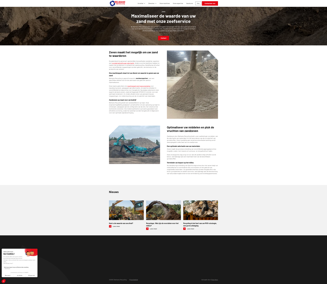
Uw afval (166, 252)
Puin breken (147, 252)
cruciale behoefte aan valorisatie (123, 63)
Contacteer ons (210, 3)
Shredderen (147, 249)
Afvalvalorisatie (148, 259)
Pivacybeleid (133, 280)
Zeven (145, 256)
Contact (163, 38)
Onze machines (165, 3)
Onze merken (167, 259)
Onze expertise (178, 3)
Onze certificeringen (170, 262)
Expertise (166, 249)
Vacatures (189, 3)
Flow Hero (214, 280)
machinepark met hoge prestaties (138, 86)
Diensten (151, 3)
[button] (141, 3)
